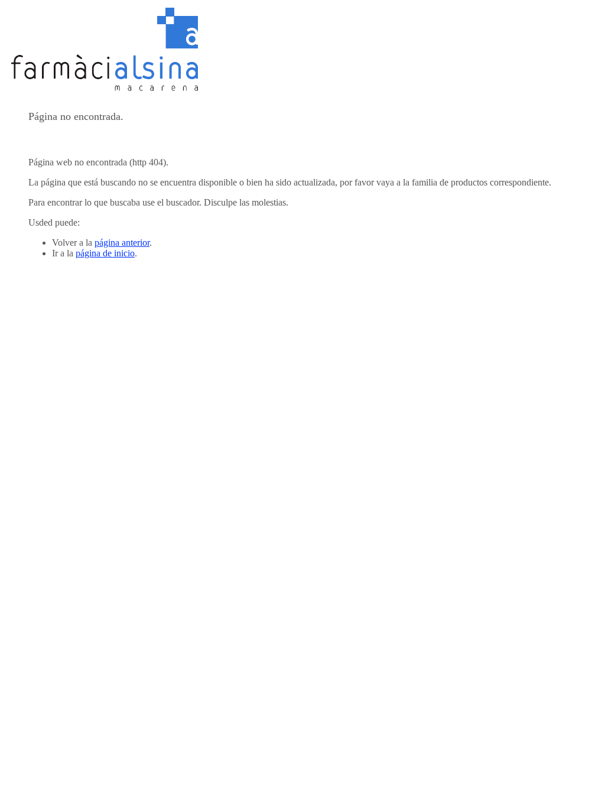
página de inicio (105, 253)
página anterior (122, 242)
